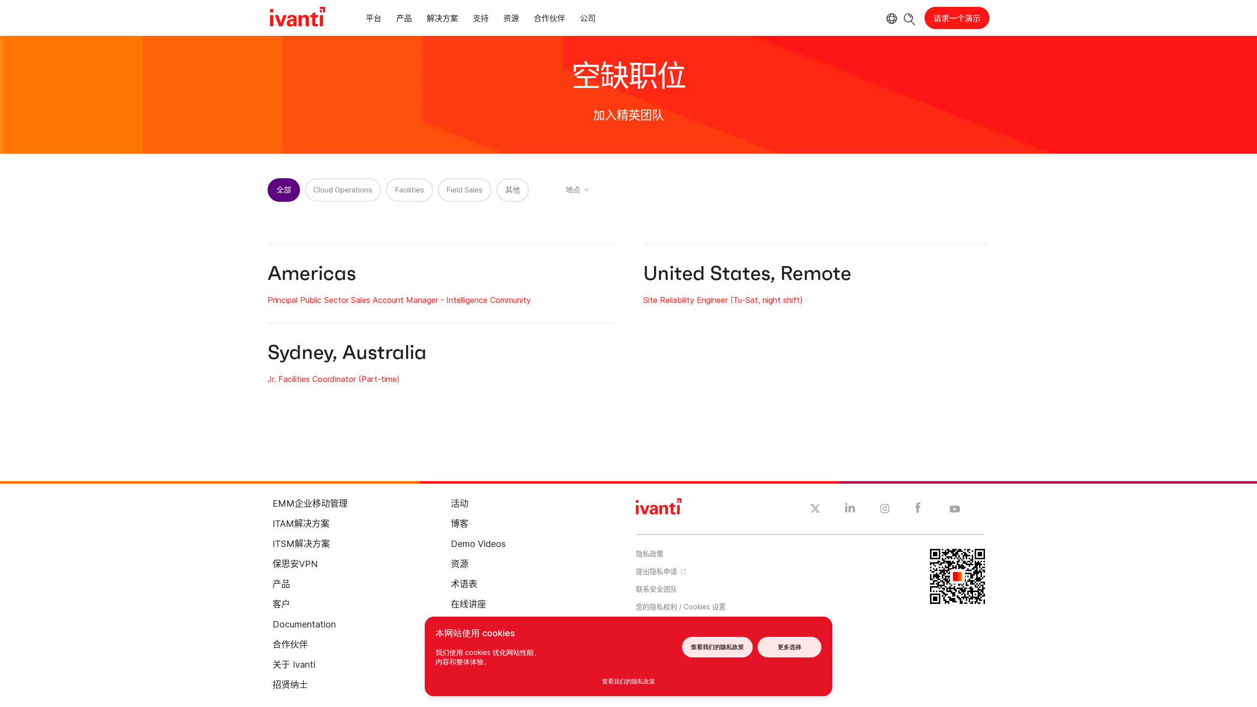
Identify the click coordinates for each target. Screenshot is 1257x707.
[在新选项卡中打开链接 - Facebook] (918, 510)
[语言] (890, 19)
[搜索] (909, 17)
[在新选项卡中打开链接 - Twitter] (815, 510)
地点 (573, 189)
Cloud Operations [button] (342, 189)
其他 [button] (512, 189)
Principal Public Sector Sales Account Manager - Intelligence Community (399, 300)
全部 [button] (283, 189)
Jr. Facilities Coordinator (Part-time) (334, 379)
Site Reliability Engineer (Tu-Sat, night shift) (723, 300)
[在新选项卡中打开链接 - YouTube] (955, 510)
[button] (719, 606)
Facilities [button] (409, 189)
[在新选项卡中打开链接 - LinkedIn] (850, 510)
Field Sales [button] (464, 189)
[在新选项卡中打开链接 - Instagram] (885, 510)
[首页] (298, 18)
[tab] (373, 20)
